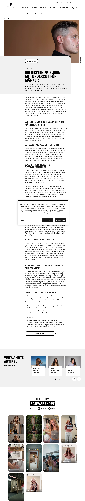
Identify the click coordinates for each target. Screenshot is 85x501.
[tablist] (56, 379)
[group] (56, 369)
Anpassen (22, 220)
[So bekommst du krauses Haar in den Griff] (56, 366)
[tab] (55, 379)
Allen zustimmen (60, 220)
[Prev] (74, 379)
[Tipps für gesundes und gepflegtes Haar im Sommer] (38, 366)
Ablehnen (47, 220)
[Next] (79, 379)
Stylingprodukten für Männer (40, 156)
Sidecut (38, 140)
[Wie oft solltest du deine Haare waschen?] (73, 366)
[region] (43, 212)
